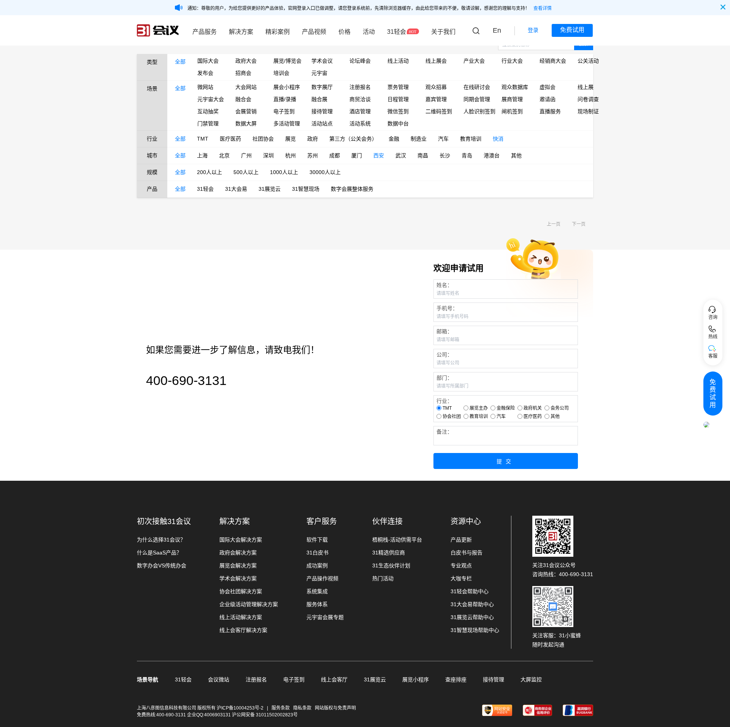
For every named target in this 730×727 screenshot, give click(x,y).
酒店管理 (360, 111)
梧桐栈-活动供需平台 (397, 540)
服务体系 (317, 604)
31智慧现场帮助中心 (475, 630)
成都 (334, 155)
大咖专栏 (461, 578)
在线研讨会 (476, 87)
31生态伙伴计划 (391, 565)
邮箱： (444, 331)
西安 (378, 155)
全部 (180, 62)
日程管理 (398, 99)
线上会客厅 (334, 679)
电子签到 (284, 111)
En (497, 30)
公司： (444, 355)
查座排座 (456, 679)
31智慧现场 (305, 189)
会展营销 (246, 111)
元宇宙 (319, 73)
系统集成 (317, 591)
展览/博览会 (286, 61)
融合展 (319, 99)
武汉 (400, 155)
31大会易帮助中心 (472, 604)
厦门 (356, 155)
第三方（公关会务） (353, 139)
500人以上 (246, 172)
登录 (533, 30)
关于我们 (443, 32)
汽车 (443, 139)
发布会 (205, 73)
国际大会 (208, 61)
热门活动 (383, 578)
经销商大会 (553, 61)
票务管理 (398, 87)
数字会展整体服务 (352, 189)
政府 (312, 139)
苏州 (312, 155)
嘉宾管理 (436, 99)
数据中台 (398, 123)
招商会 (243, 73)
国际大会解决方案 (240, 540)
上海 (202, 155)
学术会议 (322, 61)
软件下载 (317, 540)
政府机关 (533, 408)
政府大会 (246, 61)
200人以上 (209, 172)
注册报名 (360, 87)
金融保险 (506, 408)
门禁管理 (208, 123)
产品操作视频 (322, 578)
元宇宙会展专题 (325, 617)
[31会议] (158, 30)
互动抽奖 (208, 111)
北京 (224, 155)
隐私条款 (302, 708)
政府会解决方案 (238, 553)
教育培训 (470, 139)
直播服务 (550, 111)
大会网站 (246, 87)
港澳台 (492, 155)
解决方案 (241, 32)
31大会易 (236, 189)
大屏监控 (531, 679)
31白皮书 (317, 553)
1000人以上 (284, 172)
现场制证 (588, 111)
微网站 (205, 87)
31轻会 (396, 32)
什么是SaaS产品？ (159, 553)
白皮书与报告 (466, 553)
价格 (344, 32)
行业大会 (512, 61)
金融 (394, 139)
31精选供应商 (388, 553)
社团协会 (263, 139)
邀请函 (547, 99)
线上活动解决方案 (240, 617)
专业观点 (461, 565)
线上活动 (398, 61)
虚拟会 (547, 87)
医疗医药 (230, 139)
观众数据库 (514, 87)
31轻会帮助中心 (470, 591)
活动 (369, 32)
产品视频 (314, 32)
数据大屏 (246, 123)
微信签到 (398, 111)
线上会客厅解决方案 (243, 630)
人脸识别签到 (476, 111)
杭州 (290, 155)
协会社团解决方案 (240, 591)
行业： (444, 401)
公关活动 (588, 61)
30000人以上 (325, 172)
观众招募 (436, 87)
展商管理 (512, 99)
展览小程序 (415, 679)
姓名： (444, 285)
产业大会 (474, 61)
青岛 (467, 155)
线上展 (586, 87)
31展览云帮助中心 (472, 617)
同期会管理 (476, 99)
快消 (498, 139)
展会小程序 (286, 87)
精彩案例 (277, 32)
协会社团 (452, 416)
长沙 (445, 155)
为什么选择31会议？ (161, 540)
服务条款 (280, 708)
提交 (506, 461)
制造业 (419, 139)
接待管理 (322, 111)
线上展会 (436, 61)
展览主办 (479, 408)
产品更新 (461, 540)
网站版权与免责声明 (335, 708)
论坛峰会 (360, 61)
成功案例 (317, 565)
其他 (516, 155)
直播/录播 (284, 99)
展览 (290, 139)
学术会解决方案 (238, 578)
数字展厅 (322, 87)
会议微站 (218, 679)
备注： (444, 432)
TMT (202, 139)
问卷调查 (588, 99)
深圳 (268, 155)
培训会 (281, 73)
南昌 (422, 155)
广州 (246, 155)
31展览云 (270, 189)
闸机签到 (512, 111)
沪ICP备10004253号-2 (241, 708)
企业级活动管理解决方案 (248, 604)
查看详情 (542, 8)
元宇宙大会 (210, 99)
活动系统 (360, 123)
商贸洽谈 (360, 99)
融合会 (243, 99)
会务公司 (560, 408)
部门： (444, 378)
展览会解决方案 (238, 565)
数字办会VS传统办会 (161, 565)
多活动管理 (286, 123)
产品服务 (204, 32)
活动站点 (322, 123)
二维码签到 (438, 111)
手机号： (447, 308)
